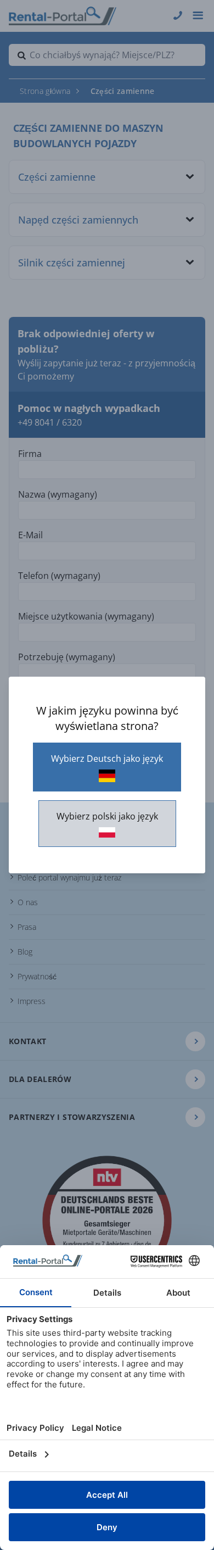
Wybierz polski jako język (107, 816)
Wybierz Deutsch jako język (107, 758)
